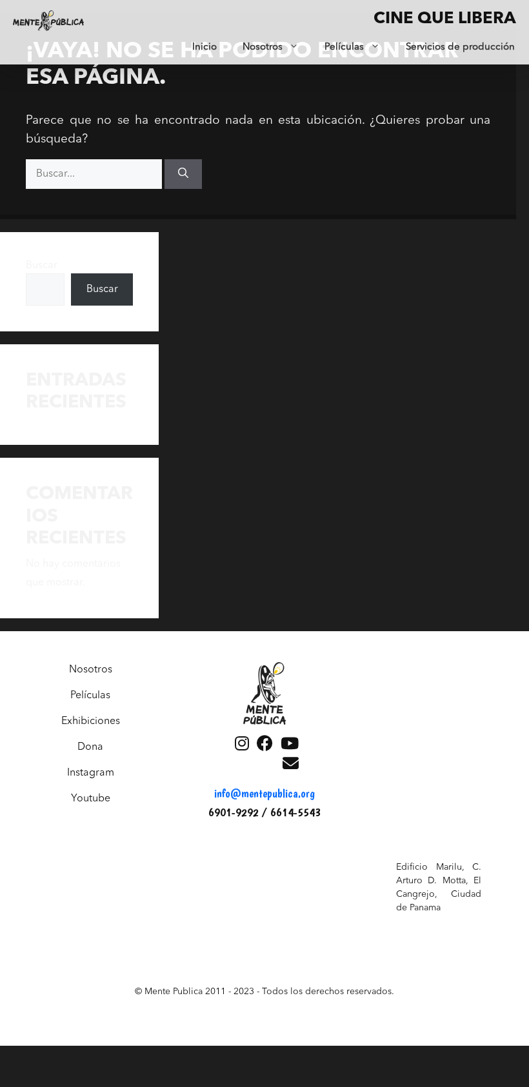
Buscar (41, 265)
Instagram (90, 773)
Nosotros (263, 47)
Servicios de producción (460, 47)
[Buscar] (183, 174)
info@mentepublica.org (264, 793)
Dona (90, 747)
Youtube (90, 799)
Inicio (204, 47)
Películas (344, 47)
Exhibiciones (90, 721)
